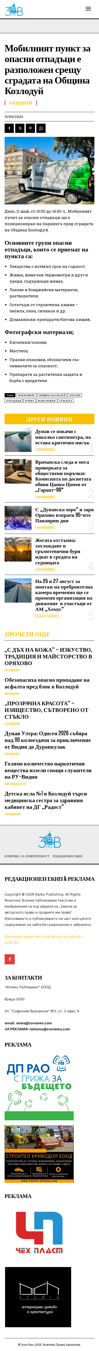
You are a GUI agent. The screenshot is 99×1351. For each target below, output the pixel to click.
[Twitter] (19, 128)
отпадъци (13, 401)
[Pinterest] (30, 128)
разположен (47, 401)
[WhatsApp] (41, 128)
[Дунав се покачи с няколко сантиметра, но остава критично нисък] (18, 440)
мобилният (26, 395)
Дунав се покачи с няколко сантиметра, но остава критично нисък (63, 436)
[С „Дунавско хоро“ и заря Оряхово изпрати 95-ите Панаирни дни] (18, 518)
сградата (65, 401)
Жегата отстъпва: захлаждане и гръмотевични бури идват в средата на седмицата (57, 551)
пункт (29, 401)
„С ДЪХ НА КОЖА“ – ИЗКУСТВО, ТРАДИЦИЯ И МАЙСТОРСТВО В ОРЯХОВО (48, 656)
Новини (45, 449)
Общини (12, 723)
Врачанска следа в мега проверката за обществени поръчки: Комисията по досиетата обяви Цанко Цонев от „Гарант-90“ (63, 476)
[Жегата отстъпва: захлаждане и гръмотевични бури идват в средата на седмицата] (18, 549)
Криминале (15, 784)
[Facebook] (9, 128)
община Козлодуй (52, 395)
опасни (74, 395)
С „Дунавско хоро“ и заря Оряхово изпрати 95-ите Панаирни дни (64, 514)
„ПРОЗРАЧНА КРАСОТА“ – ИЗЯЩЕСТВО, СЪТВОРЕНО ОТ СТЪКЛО (46, 710)
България (47, 616)
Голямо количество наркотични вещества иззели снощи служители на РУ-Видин (48, 770)
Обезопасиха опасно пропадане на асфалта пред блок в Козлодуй (47, 683)
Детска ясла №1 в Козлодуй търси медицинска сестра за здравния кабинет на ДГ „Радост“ (46, 800)
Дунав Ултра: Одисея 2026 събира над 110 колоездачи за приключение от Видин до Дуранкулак (48, 740)
